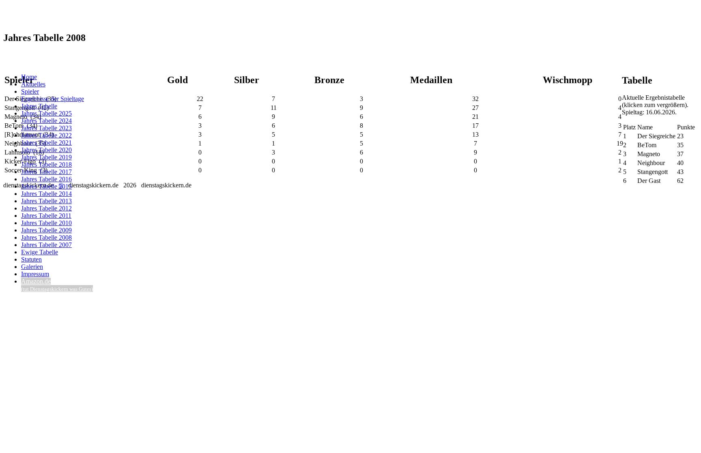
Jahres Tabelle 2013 (46, 201)
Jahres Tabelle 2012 (46, 208)
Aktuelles (33, 84)
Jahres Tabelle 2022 (46, 135)
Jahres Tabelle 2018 (46, 164)
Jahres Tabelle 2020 (46, 149)
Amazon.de (57, 285)
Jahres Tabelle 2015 (46, 186)
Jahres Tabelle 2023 (46, 128)
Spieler (30, 91)
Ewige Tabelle (39, 252)
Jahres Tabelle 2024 (46, 120)
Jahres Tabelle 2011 (46, 215)
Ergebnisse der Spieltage (52, 98)
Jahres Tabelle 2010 (46, 222)
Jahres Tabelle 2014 (46, 193)
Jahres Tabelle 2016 (46, 179)
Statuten (31, 259)
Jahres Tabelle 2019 (46, 157)
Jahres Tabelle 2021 (46, 142)
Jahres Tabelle (39, 106)
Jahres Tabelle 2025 (46, 113)
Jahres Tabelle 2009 (46, 230)
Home (29, 76)
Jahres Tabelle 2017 (46, 171)
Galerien (32, 266)
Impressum (35, 274)
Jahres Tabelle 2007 (46, 244)
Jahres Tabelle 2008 (46, 237)
